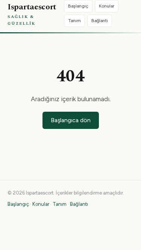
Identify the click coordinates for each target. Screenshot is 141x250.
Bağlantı (99, 20)
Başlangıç (78, 6)
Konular (106, 6)
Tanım (74, 20)
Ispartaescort (32, 14)
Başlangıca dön (71, 120)
